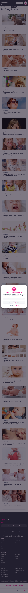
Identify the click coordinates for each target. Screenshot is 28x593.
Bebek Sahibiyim (8, 302)
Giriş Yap (17, 305)
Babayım (18, 302)
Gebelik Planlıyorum (9, 299)
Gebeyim (18, 299)
